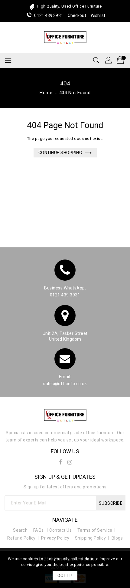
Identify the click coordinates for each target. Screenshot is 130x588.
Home (46, 92)
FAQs (38, 530)
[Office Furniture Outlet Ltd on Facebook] (60, 461)
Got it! (65, 575)
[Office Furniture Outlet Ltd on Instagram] (70, 461)
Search (20, 530)
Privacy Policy (55, 538)
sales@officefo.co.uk (65, 383)
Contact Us (60, 530)
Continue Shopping (60, 152)
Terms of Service (94, 530)
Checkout (77, 15)
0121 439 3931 (48, 15)
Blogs (117, 538)
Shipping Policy (90, 538)
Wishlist (98, 15)
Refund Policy (21, 538)
